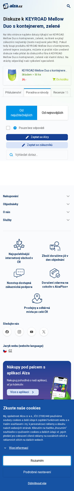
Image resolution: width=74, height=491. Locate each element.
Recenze (60, 92)
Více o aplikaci (19, 392)
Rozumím (37, 460)
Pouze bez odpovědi (31, 127)
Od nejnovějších (52, 113)
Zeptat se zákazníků (39, 145)
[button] (37, 196)
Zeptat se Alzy (40, 137)
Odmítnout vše (37, 483)
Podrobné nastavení (37, 472)
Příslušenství (13, 92)
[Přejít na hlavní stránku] (12, 6)
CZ (10, 350)
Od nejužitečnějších (21, 112)
